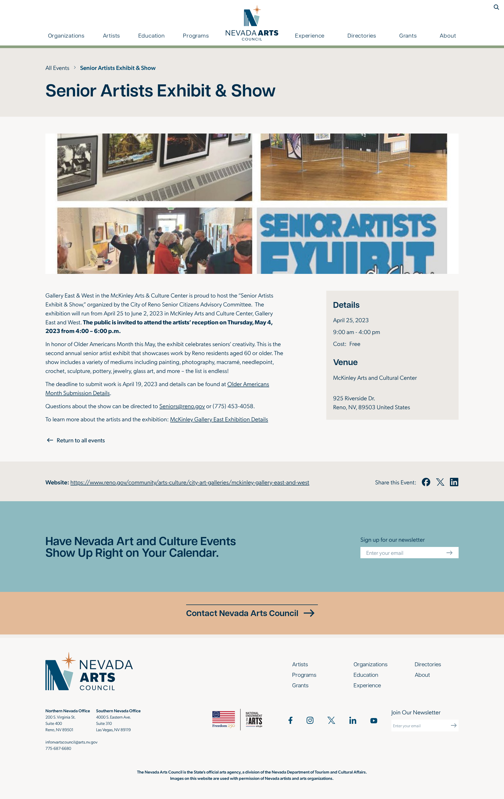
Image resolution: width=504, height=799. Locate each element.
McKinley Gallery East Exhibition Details (219, 419)
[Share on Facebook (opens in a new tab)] (426, 482)
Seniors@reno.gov (182, 405)
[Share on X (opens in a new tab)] (440, 482)
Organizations (66, 35)
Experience (309, 35)
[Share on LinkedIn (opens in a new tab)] (454, 482)
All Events (57, 67)
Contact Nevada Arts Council (242, 613)
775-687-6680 (58, 748)
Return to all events (81, 440)
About (448, 35)
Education (151, 35)
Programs (196, 35)
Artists (111, 35)
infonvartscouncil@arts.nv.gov (71, 742)
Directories (362, 35)
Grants (408, 35)
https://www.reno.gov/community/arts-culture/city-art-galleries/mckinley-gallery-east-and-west (189, 482)
